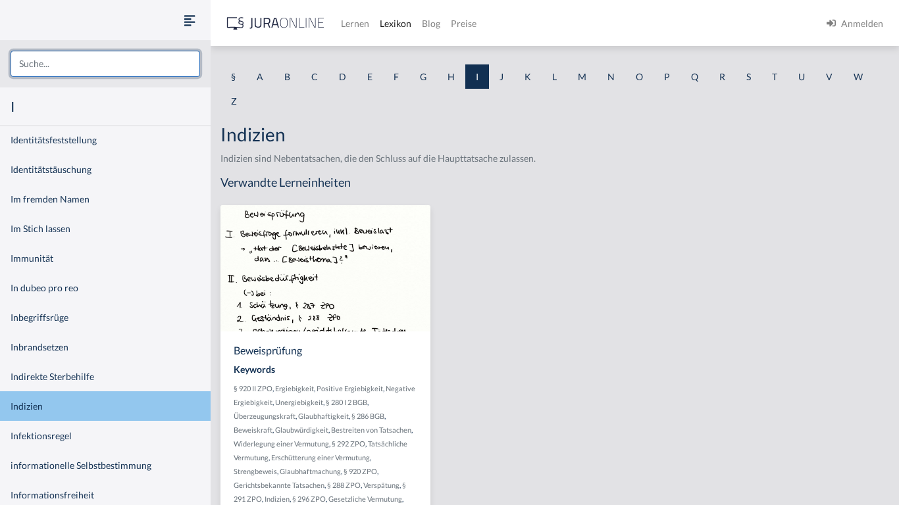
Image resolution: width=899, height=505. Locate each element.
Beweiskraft (253, 429)
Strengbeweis (255, 471)
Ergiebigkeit (294, 388)
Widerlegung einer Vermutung (281, 443)
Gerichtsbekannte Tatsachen (279, 485)
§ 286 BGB (367, 416)
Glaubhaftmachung (310, 471)
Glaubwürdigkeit (301, 429)
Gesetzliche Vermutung (365, 498)
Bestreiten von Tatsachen (371, 429)
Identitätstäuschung (51, 169)
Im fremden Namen (50, 198)
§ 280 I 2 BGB (346, 402)
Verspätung (381, 485)
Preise (463, 23)
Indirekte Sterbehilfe (52, 376)
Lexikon (395, 23)
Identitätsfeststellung (54, 139)
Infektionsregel (41, 435)
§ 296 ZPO (309, 498)
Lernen (355, 23)
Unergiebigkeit (299, 402)
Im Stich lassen (40, 228)
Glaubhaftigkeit (323, 416)
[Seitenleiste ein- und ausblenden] (189, 20)
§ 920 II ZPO (253, 388)
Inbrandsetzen (39, 346)
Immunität (32, 258)
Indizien (27, 406)
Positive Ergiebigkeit (350, 388)
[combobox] (105, 64)
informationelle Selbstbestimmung (81, 465)
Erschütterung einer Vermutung (320, 457)
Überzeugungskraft (264, 416)
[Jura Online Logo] (275, 23)
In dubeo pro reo (44, 287)
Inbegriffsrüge (39, 317)
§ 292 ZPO (348, 443)
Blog (431, 23)
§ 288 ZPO (344, 485)
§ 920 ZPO (360, 471)
